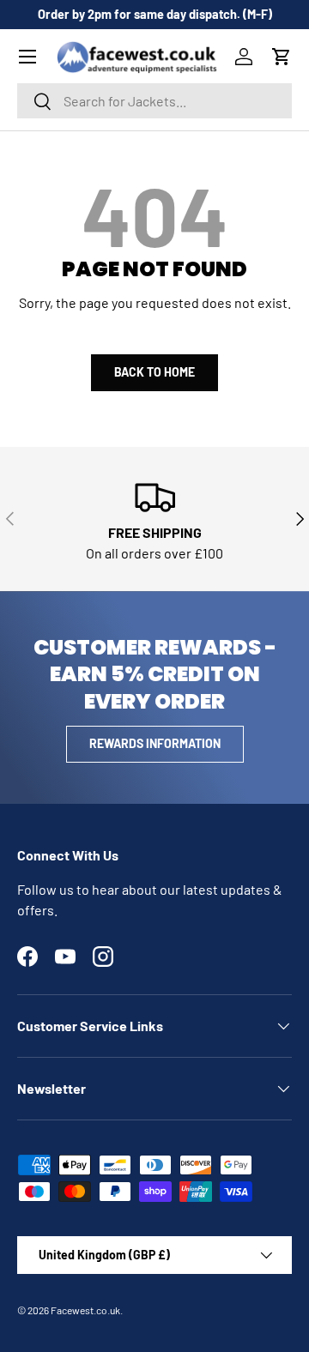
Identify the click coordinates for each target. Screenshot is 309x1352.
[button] (281, 56)
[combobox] (154, 100)
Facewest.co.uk (85, 1310)
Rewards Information (155, 743)
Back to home (154, 372)
